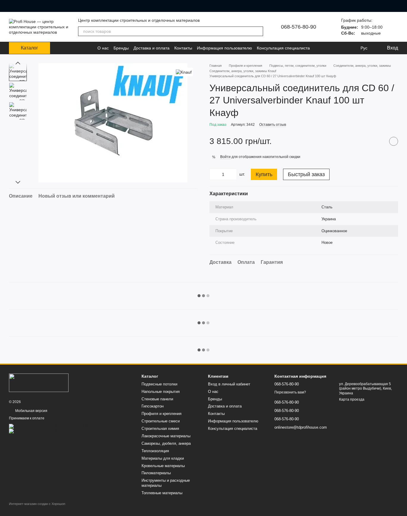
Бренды (121, 48)
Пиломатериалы (156, 473)
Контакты (183, 48)
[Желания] (352, 48)
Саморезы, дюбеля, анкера (166, 443)
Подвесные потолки (159, 384)
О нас (103, 48)
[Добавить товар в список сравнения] (378, 141)
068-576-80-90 (298, 27)
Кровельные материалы (163, 466)
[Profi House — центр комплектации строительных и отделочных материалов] (39, 382)
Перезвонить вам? (290, 392)
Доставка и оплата (151, 48)
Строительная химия (160, 428)
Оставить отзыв (272, 125)
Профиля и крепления (161, 413)
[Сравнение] (340, 48)
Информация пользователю (224, 48)
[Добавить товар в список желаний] (393, 141)
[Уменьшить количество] (214, 174)
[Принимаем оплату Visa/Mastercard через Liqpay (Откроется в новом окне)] (52, 431)
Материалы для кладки (163, 458)
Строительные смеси (161, 421)
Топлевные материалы (162, 493)
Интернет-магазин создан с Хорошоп (37, 504)
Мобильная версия (30, 411)
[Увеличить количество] (232, 174)
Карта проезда (351, 399)
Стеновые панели (157, 399)
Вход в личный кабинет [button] (229, 384)
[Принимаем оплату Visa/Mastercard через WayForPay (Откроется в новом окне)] (56, 426)
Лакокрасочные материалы (166, 436)
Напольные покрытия (161, 391)
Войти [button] (225, 157)
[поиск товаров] (258, 31)
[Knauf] (183, 72)
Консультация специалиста (283, 48)
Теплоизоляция (155, 451)
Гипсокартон (153, 406)
